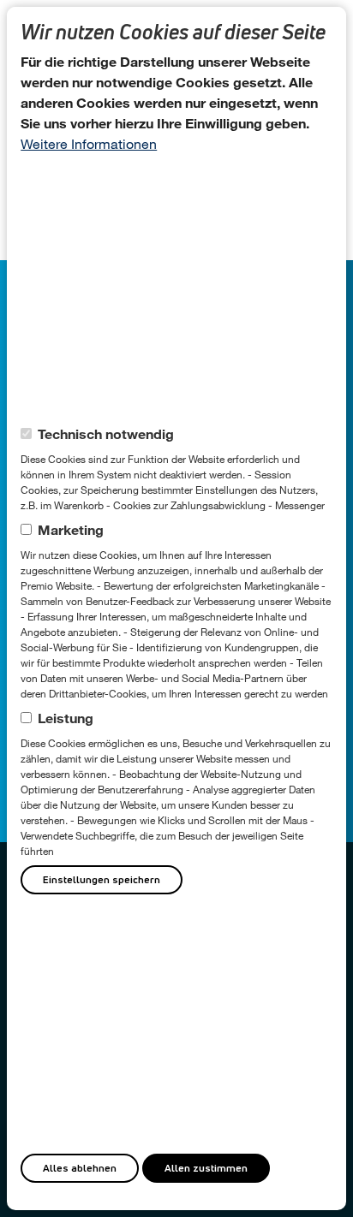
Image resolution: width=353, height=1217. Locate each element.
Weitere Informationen (89, 143)
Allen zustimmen (206, 1168)
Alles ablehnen (80, 1168)
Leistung (65, 717)
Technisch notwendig (106, 433)
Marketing (71, 529)
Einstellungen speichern (101, 879)
